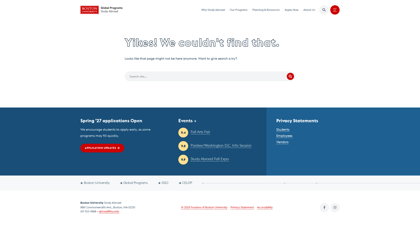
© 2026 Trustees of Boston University (204, 207)
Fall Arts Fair (200, 131)
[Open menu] (335, 10)
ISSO (165, 183)
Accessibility (265, 207)
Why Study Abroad (213, 10)
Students (282, 129)
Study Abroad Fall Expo (210, 159)
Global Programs (135, 183)
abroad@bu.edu (109, 211)
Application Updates (100, 147)
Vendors (282, 142)
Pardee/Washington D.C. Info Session (221, 145)
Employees (284, 136)
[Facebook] (324, 207)
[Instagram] (335, 207)
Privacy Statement (242, 207)
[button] (324, 10)
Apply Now (291, 10)
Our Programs (238, 10)
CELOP (187, 183)
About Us (309, 10)
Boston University (97, 183)
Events (185, 121)
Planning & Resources (266, 10)
